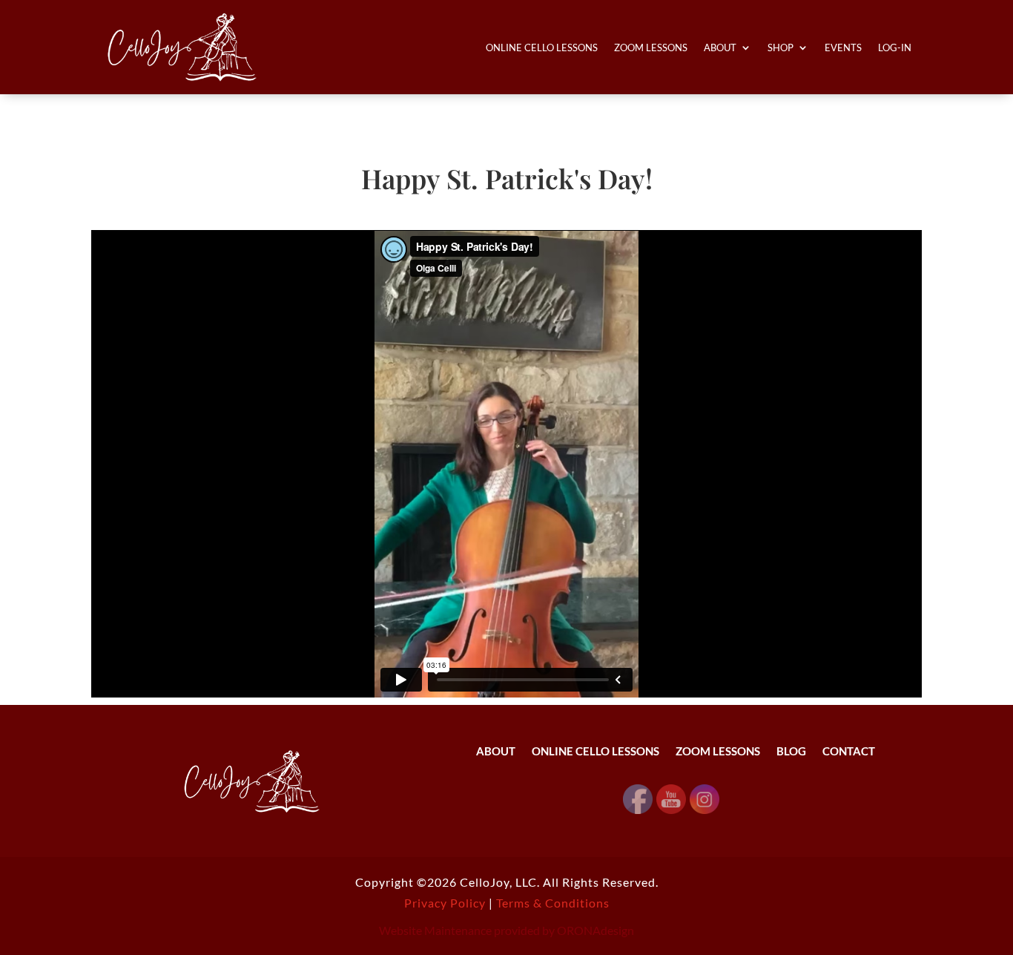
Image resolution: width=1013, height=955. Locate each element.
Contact (848, 752)
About (720, 47)
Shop (780, 47)
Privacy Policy (445, 903)
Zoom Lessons (650, 47)
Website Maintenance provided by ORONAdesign (506, 930)
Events (843, 47)
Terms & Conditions (553, 903)
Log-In (894, 47)
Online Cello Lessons (542, 47)
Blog (791, 752)
